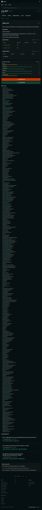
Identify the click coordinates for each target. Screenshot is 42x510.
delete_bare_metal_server (7, 137)
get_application (5, 184)
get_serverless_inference (7, 273)
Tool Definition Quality (6, 61)
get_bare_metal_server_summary (8, 197)
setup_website (5, 398)
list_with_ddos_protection (7, 361)
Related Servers (16, 15)
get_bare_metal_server (6, 195)
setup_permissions (6, 392)
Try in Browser (21, 82)
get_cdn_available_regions (7, 199)
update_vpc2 (4, 427)
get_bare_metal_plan (6, 194)
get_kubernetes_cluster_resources (9, 241)
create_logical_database (7, 125)
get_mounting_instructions (7, 255)
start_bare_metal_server (7, 401)
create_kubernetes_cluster (7, 122)
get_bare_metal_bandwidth (7, 191)
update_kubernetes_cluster (7, 418)
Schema (9, 15)
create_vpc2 (4, 134)
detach (3, 167)
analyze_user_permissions (7, 98)
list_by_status (4, 307)
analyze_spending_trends (7, 96)
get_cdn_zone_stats (6, 204)
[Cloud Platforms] (38, 11)
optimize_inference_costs (7, 366)
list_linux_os (4, 336)
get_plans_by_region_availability (8, 266)
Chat (16, 482)
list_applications (5, 290)
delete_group (5, 146)
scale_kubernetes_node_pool (8, 380)
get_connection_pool (6, 210)
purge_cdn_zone (5, 368)
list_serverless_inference (7, 349)
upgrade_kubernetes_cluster (7, 428)
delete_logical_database (7, 156)
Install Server (22, 79)
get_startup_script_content (7, 276)
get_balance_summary (6, 189)
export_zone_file (5, 170)
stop (3, 406)
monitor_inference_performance (8, 362)
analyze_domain (5, 92)
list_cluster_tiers (5, 312)
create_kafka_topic (6, 121)
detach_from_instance (6, 168)
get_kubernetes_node (6, 243)
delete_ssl (4, 161)
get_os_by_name (5, 260)
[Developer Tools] (40, 11)
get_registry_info (5, 269)
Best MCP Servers (4, 492)
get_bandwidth (5, 190)
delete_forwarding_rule (6, 144)
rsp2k (3, 12)
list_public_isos (5, 344)
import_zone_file (5, 285)
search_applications (6, 381)
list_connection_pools (6, 314)
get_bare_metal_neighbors (7, 193)
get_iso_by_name (5, 234)
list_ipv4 (4, 327)
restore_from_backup (6, 379)
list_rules (4, 348)
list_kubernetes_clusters (7, 332)
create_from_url (5, 116)
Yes (23, 476)
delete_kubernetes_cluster (7, 151)
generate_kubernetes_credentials (8, 180)
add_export (4, 87)
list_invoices (4, 325)
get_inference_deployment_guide (8, 227)
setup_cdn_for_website (6, 388)
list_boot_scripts (5, 303)
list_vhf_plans (4, 355)
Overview (4, 15)
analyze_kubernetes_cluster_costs (9, 95)
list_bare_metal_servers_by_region (9, 299)
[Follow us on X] (40, 507)
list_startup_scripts (5, 350)
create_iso (4, 120)
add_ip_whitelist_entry (6, 88)
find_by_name (5, 173)
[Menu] (40, 1)
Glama (2, 4)
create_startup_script (6, 131)
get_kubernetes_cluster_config (8, 240)
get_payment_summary (6, 262)
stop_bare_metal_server (7, 408)
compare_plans (5, 101)
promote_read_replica (6, 367)
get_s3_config (5, 272)
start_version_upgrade (6, 405)
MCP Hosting (3, 486)
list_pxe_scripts (5, 345)
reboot (3, 370)
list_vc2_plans (5, 354)
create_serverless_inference (7, 130)
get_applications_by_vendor (7, 186)
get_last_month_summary (7, 247)
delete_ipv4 (4, 147)
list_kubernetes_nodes (6, 335)
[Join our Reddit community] (38, 507)
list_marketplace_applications (8, 337)
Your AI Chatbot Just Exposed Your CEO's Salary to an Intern (16, 445)
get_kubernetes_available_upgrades (9, 237)
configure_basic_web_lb (7, 103)
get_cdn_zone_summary (7, 206)
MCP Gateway (4, 485)
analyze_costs (5, 91)
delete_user (4, 164)
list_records (4, 346)
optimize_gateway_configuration (8, 365)
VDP (29, 485)
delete (3, 135)
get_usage (4, 280)
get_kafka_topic (5, 236)
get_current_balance (6, 213)
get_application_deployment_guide (9, 185)
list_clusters (4, 311)
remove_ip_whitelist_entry (7, 378)
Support (2, 497)
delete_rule (4, 159)
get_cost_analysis (5, 211)
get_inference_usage (6, 228)
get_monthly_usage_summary (8, 254)
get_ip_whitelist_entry (6, 232)
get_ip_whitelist (5, 230)
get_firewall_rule (5, 220)
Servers (9, 4)
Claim (6, 12)
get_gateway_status (6, 223)
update (3, 410)
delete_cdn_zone (5, 139)
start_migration (5, 404)
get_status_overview (6, 277)
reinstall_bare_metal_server (7, 376)
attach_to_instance (6, 100)
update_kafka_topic (6, 417)
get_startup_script (5, 275)
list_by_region (5, 306)
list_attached (4, 292)
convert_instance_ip (6, 104)
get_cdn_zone (5, 202)
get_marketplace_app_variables (8, 251)
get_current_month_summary (8, 215)
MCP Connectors (4, 483)
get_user (4, 281)
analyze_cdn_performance (7, 90)
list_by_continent (5, 305)
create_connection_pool (7, 112)
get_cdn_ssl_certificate (6, 200)
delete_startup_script (6, 163)
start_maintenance (5, 402)
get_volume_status (6, 282)
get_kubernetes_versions (7, 246)
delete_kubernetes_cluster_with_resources (10, 152)
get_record (4, 268)
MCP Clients (3, 489)
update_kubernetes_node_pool (8, 419)
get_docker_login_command (7, 217)
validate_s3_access (6, 431)
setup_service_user (6, 395)
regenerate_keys (5, 374)
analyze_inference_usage (7, 94)
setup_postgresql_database (7, 393)
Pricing (2, 499)
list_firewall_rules (5, 319)
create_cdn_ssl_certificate (7, 108)
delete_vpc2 (4, 165)
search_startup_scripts (6, 387)
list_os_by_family (5, 341)
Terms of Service (31, 482)
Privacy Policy (31, 483)
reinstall (3, 375)
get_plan (4, 263)
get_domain (4, 219)
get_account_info (5, 182)
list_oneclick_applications (7, 339)
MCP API (23, 466)
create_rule (4, 129)
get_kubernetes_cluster (6, 238)
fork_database (5, 177)
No (26, 476)
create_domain (5, 113)
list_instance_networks (6, 323)
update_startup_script (6, 423)
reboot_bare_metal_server (7, 371)
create (3, 105)
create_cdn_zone (5, 109)
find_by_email (5, 172)
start (3, 400)
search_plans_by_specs (6, 385)
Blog (2, 502)
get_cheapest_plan (6, 207)
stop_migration (5, 409)
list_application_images (6, 289)
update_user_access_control (7, 426)
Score (22, 15)
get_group (4, 224)
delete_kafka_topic (6, 150)
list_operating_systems (6, 340)
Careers (2, 500)
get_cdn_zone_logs (6, 203)
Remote (7, 18)
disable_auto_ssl (5, 169)
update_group (5, 415)
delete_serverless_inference (7, 160)
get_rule (4, 271)
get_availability (5, 187)
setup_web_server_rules (7, 397)
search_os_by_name (6, 384)
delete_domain (5, 142)
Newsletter (3, 503)
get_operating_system (6, 259)
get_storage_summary (6, 279)
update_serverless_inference (8, 422)
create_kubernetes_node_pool (8, 124)
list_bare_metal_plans (6, 297)
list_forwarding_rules (6, 320)
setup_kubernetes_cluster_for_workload (10, 389)
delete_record (5, 157)
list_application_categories (7, 288)
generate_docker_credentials (8, 178)
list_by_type (4, 309)
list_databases (5, 316)
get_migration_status (6, 253)
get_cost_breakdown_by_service (8, 212)
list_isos (3, 329)
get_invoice (4, 229)
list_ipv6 (4, 328)
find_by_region (5, 174)
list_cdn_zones (5, 310)
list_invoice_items (5, 324)
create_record (5, 128)
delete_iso (4, 148)
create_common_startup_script (8, 111)
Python (3, 18)
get (3, 181)
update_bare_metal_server (7, 411)
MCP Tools (3, 491)
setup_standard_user (6, 396)
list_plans (4, 342)
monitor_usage (5, 363)
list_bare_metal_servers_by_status (8, 301)
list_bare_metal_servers (6, 298)
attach (3, 99)
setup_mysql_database (6, 391)
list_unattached (5, 352)
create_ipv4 (4, 118)
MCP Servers (3, 482)
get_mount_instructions (6, 256)
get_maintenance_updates (7, 250)
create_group (5, 117)
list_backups (4, 296)
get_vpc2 (4, 284)
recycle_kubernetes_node (7, 372)
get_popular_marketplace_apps (8, 267)
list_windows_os (5, 359)
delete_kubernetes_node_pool (8, 155)
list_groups (4, 322)
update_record (5, 421)
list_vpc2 (4, 358)
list (3, 286)
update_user (4, 424)
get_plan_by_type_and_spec (7, 264)
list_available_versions (6, 294)
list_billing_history (5, 302)
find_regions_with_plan (6, 176)
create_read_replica (6, 126)
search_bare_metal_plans (7, 383)
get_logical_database (6, 249)
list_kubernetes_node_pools (7, 333)
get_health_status (5, 225)
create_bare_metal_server (7, 107)
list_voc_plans (5, 357)
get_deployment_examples (7, 216)
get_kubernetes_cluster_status (8, 242)
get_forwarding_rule (6, 221)
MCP (6, 4)
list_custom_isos (5, 315)
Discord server (33, 470)
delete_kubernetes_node (7, 154)
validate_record (5, 430)
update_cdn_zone (5, 413)
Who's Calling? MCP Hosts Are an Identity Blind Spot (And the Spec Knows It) (19, 437)
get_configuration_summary (7, 208)
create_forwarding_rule (6, 115)
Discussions (28, 15)
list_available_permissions (7, 293)
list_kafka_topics (5, 331)
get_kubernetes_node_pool (7, 245)
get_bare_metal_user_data (7, 198)
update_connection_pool (7, 414)
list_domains (4, 318)
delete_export (5, 143)
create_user (4, 133)
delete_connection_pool (7, 141)
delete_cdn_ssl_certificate (7, 138)
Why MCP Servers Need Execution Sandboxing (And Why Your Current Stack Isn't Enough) (13, 454)
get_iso (3, 233)
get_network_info (5, 258)
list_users (4, 353)
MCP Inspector (4, 488)
